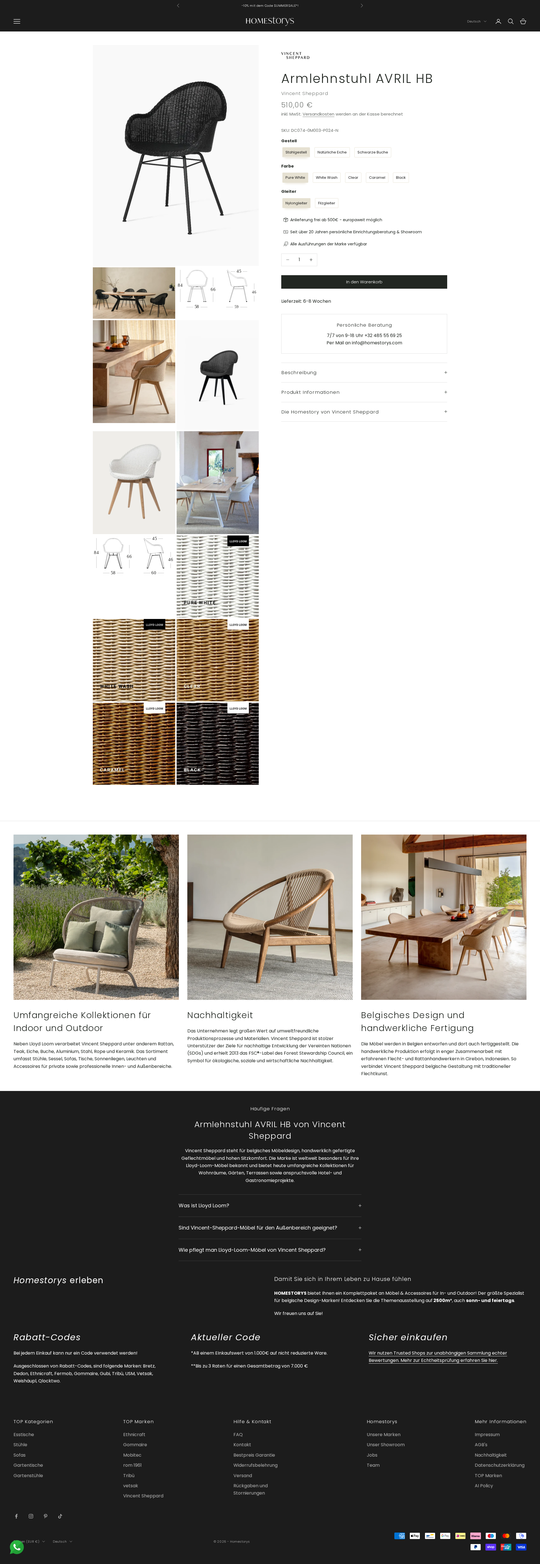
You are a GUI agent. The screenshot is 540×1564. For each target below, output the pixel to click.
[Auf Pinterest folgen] (45, 1516)
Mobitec (132, 1455)
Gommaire (135, 1444)
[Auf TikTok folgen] (60, 1516)
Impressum (487, 1434)
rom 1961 (132, 1465)
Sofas (20, 1455)
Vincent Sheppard (304, 93)
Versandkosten (318, 114)
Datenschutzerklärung (500, 1465)
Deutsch (474, 21)
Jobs (372, 1455)
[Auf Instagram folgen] (31, 1516)
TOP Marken (488, 1475)
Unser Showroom (386, 1444)
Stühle (20, 1444)
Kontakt (242, 1444)
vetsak (130, 1485)
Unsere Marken (383, 1434)
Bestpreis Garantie (254, 1455)
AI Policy (484, 1485)
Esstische (24, 1434)
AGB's (481, 1444)
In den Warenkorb (364, 281)
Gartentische (28, 1465)
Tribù (128, 1475)
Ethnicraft (134, 1434)
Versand (242, 1475)
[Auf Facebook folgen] (16, 1516)
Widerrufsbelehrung (255, 1465)
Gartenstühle (28, 1475)
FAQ (238, 1434)
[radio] (295, 152)
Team (373, 1465)
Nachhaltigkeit (491, 1455)
